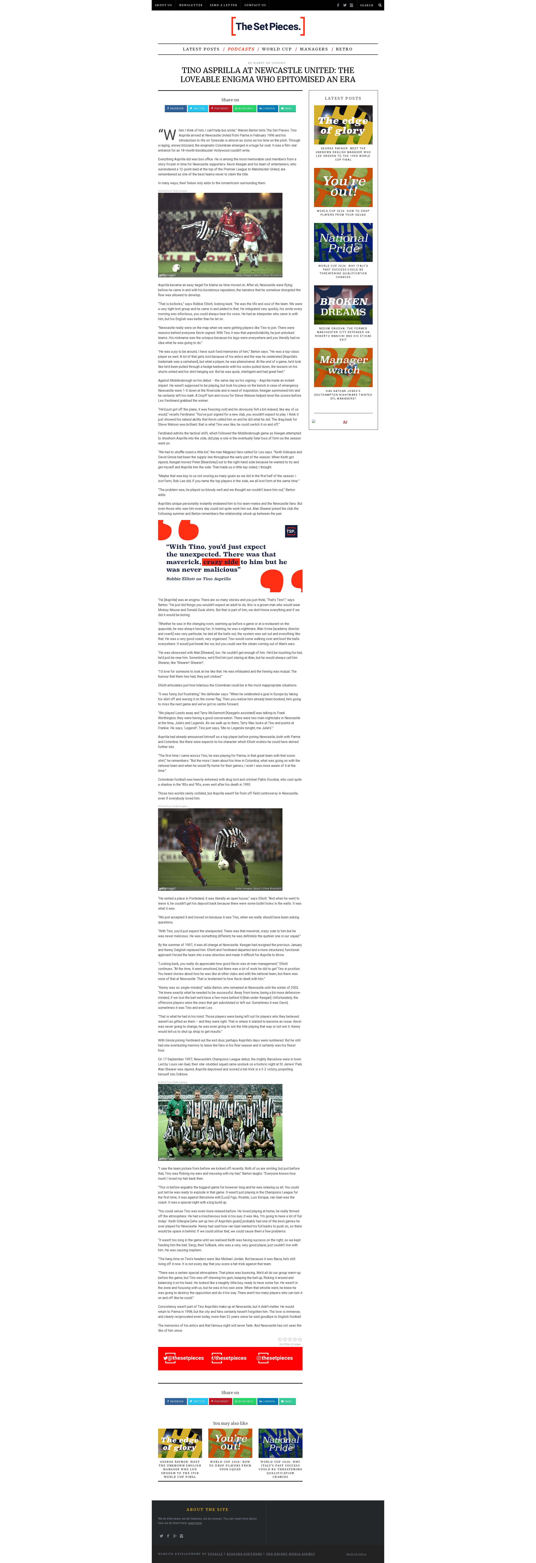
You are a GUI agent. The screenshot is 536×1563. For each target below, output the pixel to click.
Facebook (176, 108)
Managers (314, 49)
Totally (215, 1553)
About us (163, 5)
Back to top (355, 1554)
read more (195, 1523)
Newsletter (191, 5)
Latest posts (201, 49)
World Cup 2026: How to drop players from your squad (230, 1465)
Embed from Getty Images (172, 191)
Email (288, 108)
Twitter (198, 108)
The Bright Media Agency (290, 1553)
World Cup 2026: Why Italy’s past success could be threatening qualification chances (280, 1469)
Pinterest (221, 108)
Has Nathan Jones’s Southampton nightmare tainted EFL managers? (343, 395)
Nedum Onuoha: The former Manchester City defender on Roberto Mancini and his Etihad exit (343, 334)
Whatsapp (245, 108)
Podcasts (241, 49)
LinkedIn (268, 108)
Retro (344, 49)
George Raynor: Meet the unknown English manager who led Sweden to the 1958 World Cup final (180, 1469)
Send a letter (223, 5)
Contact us (255, 5)
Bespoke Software (244, 1553)
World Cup (277, 49)
